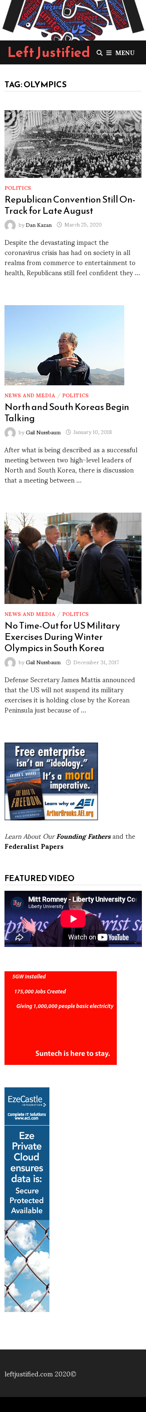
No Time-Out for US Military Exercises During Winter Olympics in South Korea (62, 636)
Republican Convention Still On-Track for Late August (70, 205)
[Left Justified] (73, 18)
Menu (125, 52)
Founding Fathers (83, 835)
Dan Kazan (39, 224)
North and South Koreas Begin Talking (66, 412)
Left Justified (48, 52)
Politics (17, 187)
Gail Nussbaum (43, 431)
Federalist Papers (34, 846)
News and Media (29, 395)
